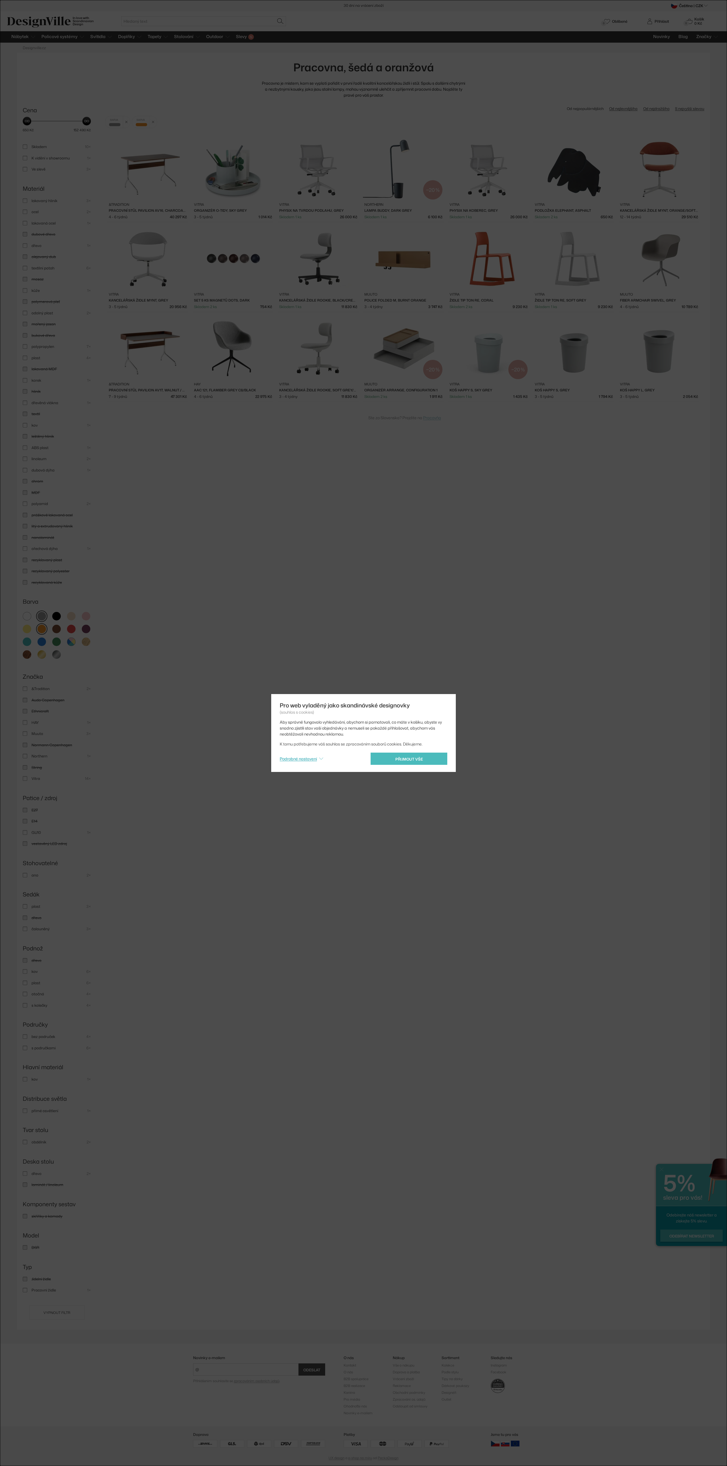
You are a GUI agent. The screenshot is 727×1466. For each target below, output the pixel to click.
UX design (336, 1457)
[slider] (27, 121)
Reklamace (402, 1385)
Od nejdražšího (656, 108)
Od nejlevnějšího (623, 108)
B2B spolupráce (356, 1378)
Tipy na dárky (452, 1378)
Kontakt (350, 1365)
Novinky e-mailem (209, 1357)
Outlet (446, 1399)
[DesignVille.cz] (495, 1443)
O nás (348, 1372)
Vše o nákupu (403, 1365)
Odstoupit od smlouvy (410, 1406)
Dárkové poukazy (455, 1385)
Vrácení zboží (403, 1378)
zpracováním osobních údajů (256, 1380)
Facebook (498, 1372)
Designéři (449, 1392)
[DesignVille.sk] (505, 1443)
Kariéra (349, 1392)
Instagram (499, 1365)
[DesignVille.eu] (515, 1443)
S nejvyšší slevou (689, 108)
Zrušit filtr (126, 122)
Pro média (352, 1399)
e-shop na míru (360, 1457)
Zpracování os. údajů (409, 1399)
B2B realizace (354, 1385)
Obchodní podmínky (409, 1392)
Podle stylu (450, 1372)
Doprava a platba (406, 1372)
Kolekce (448, 1365)
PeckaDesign (388, 1457)
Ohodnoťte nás (355, 1406)
